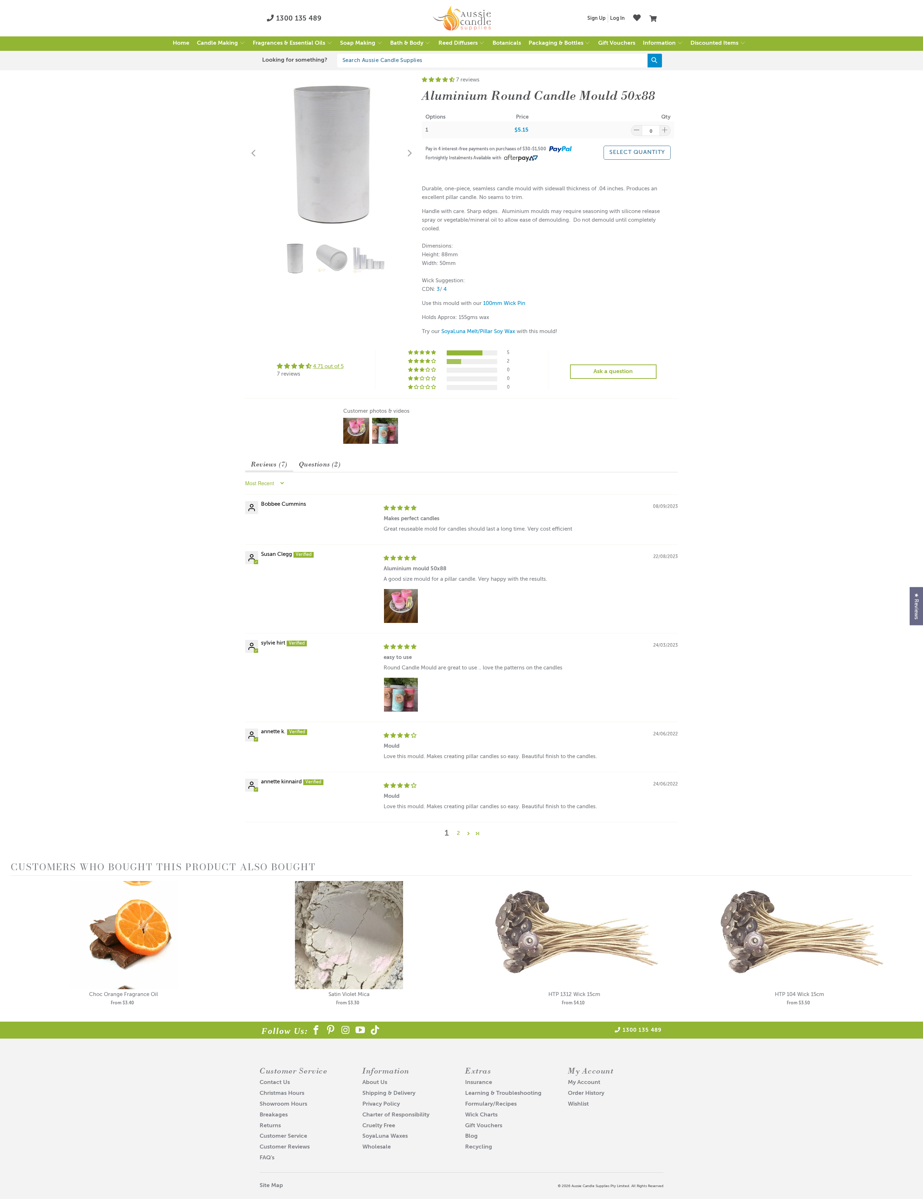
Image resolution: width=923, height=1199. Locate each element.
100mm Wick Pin (504, 303)
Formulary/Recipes (491, 1104)
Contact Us (275, 1082)
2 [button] (458, 833)
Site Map (271, 1186)
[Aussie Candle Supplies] (462, 18)
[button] (221, 43)
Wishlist (578, 1104)
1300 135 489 (298, 18)
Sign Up (596, 18)
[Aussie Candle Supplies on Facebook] (316, 1031)
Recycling (478, 1147)
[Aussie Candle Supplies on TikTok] (375, 1031)
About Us (374, 1082)
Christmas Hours (282, 1093)
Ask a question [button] (613, 372)
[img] (400, 508)
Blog (471, 1136)
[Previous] (254, 153)
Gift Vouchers (483, 1126)
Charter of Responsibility (395, 1115)
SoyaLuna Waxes (385, 1136)
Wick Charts (481, 1115)
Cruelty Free (378, 1126)
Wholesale (376, 1147)
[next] (905, 948)
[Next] (409, 153)
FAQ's (267, 1158)
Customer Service (283, 1136)
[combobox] (499, 60)
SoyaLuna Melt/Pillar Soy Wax (478, 331)
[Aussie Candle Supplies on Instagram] (345, 1031)
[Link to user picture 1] (401, 606)
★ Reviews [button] (916, 606)
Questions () (320, 464)
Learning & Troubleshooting (503, 1093)
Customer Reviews (285, 1147)
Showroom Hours (283, 1104)
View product (123, 942)
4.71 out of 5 (328, 366)
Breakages (274, 1115)
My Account (584, 1082)
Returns (270, 1126)
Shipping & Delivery (388, 1093)
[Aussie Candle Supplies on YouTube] (360, 1031)
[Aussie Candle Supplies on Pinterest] (330, 1031)
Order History (586, 1093)
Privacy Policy (381, 1104)
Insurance (478, 1082)
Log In (617, 18)
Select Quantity (637, 152)
